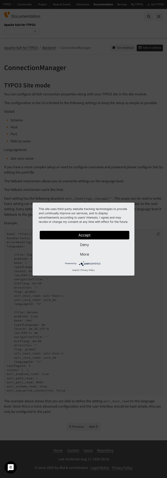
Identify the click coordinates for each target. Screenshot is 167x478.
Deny (84, 244)
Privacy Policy (88, 270)
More (84, 254)
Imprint (75, 270)
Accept (84, 235)
